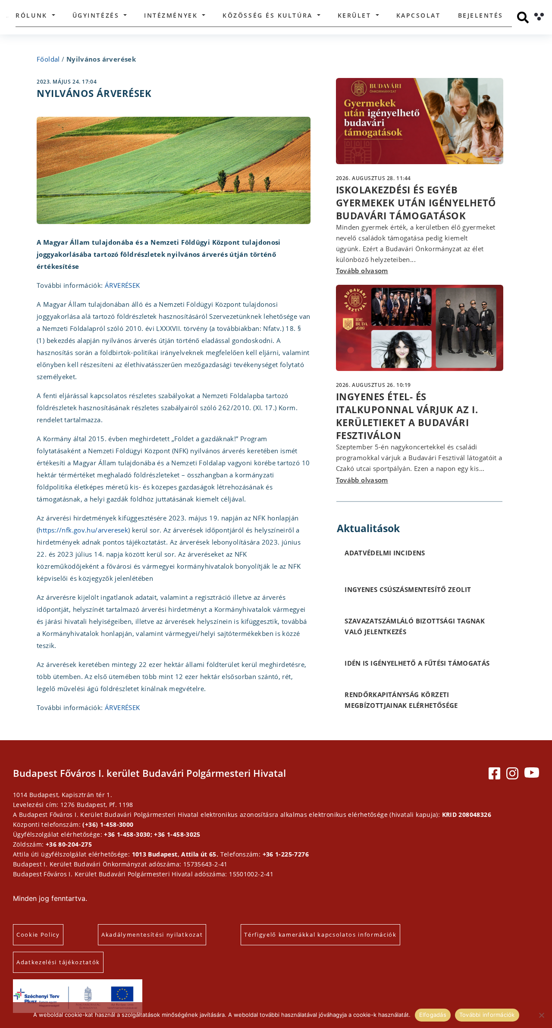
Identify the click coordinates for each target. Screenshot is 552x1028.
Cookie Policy (38, 934)
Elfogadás (432, 1014)
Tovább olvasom (362, 270)
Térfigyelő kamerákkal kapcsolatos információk (320, 934)
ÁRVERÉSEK (122, 285)
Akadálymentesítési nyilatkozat (152, 934)
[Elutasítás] (541, 1015)
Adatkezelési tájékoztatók (58, 962)
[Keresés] (523, 17)
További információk (487, 1014)
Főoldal (48, 59)
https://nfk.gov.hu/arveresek (83, 530)
